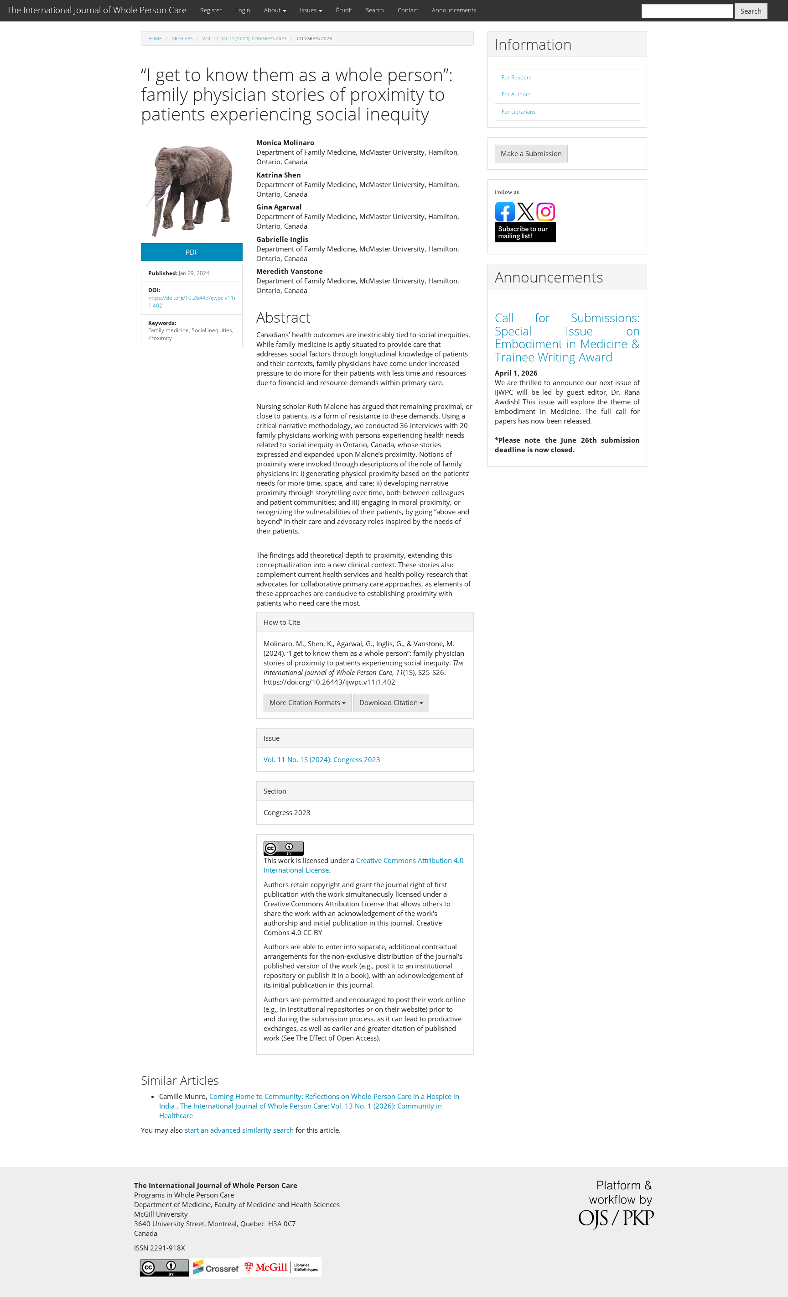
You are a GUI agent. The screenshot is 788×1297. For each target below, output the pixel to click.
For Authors (516, 94)
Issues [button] (309, 10)
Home (155, 38)
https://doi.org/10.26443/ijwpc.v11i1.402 (191, 301)
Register (211, 10)
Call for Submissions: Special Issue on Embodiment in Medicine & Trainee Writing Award (567, 337)
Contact (408, 10)
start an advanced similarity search (239, 1130)
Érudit (344, 10)
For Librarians (519, 111)
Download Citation (389, 702)
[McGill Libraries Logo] (281, 1266)
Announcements (454, 10)
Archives (182, 38)
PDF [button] (192, 251)
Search (375, 10)
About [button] (273, 10)
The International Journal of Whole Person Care (97, 10)
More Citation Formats (306, 702)
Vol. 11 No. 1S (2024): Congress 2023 (244, 38)
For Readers (517, 77)
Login (242, 10)
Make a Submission (531, 153)
